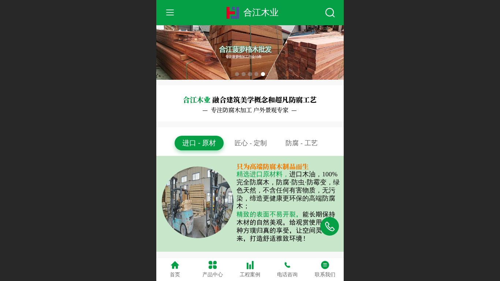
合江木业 (261, 12)
